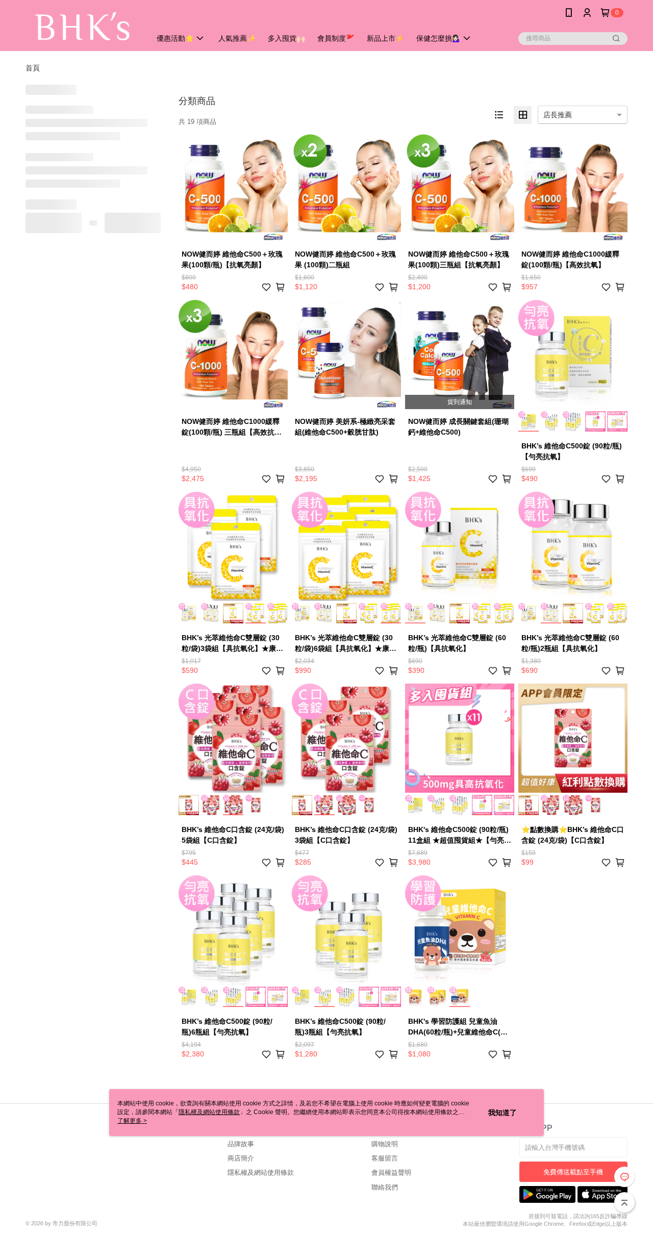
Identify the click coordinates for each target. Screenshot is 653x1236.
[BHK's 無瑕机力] (82, 26)
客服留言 (384, 1158)
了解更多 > (132, 1120)
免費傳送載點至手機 (573, 1172)
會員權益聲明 (391, 1172)
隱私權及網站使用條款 (261, 1172)
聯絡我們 (384, 1187)
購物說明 (384, 1144)
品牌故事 (241, 1144)
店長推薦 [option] (557, 115)
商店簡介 (241, 1158)
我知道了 (502, 1112)
